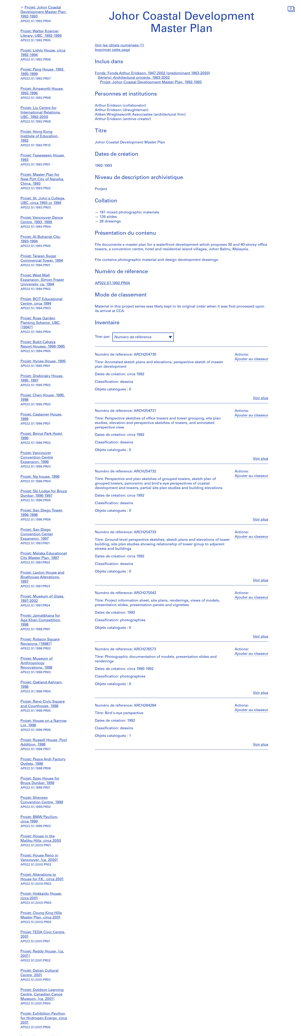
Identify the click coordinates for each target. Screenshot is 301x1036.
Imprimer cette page (112, 50)
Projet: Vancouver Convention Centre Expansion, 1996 (36, 457)
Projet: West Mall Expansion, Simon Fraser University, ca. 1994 (42, 280)
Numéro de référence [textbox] (133, 337)
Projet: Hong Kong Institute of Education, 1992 (39, 136)
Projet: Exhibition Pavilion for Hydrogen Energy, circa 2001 (43, 1018)
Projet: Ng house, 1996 (40, 477)
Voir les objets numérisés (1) (119, 45)
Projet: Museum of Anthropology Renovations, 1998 (36, 663)
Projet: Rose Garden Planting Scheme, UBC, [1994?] (40, 323)
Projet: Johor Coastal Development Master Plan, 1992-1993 (43, 12)
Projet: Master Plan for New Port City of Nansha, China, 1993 (42, 179)
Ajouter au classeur (251, 359)
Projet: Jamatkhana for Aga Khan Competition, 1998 (40, 620)
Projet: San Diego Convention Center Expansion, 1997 (36, 534)
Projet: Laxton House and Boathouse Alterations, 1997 (42, 577)
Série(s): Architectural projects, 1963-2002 (134, 78)
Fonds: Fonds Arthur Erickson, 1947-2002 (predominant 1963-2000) (152, 73)
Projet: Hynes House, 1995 (43, 361)
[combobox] (143, 337)
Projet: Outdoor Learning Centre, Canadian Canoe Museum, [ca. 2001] (42, 994)
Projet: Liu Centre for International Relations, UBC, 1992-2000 (40, 112)
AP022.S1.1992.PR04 (112, 283)
